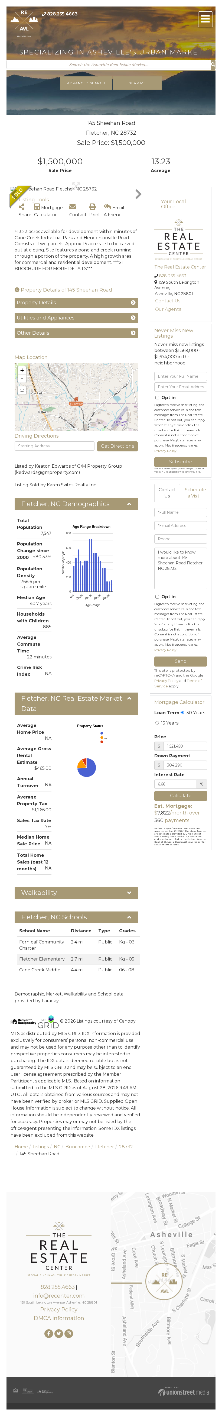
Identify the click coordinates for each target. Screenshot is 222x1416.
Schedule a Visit (195, 493)
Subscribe (180, 461)
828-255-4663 (172, 275)
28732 (126, 1146)
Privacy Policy (165, 451)
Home (21, 1146)
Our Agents (168, 309)
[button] (213, 65)
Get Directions (117, 446)
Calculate (180, 795)
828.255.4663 (62, 14)
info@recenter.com (59, 1295)
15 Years (169, 723)
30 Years (195, 712)
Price (160, 736)
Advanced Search (86, 83)
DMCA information (59, 1318)
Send (181, 661)
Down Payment (172, 755)
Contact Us (167, 300)
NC (57, 1146)
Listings (41, 1146)
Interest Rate (169, 774)
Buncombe (78, 1146)
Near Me (137, 83)
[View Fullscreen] (22, 390)
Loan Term (166, 712)
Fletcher (104, 1146)
